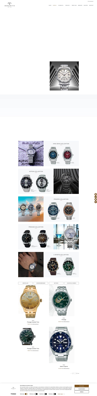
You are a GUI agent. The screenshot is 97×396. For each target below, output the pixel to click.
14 (76, 372)
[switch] (36, 394)
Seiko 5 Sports (64, 365)
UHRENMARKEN (48, 38)
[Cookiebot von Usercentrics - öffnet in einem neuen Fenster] (13, 394)
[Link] (95, 194)
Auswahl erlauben (82, 388)
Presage (64, 318)
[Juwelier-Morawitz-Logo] (10, 2)
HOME (43, 38)
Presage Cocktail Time (33, 321)
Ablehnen (81, 391)
